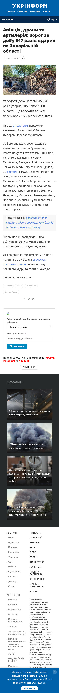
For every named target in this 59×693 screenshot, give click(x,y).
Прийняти (29, 688)
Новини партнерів (36, 573)
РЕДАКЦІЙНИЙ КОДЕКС (16, 659)
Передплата (14, 609)
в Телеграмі (20, 125)
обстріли (12, 171)
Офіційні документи (36, 585)
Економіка (13, 552)
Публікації (36, 537)
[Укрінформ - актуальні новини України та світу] (29, 5)
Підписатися (16, 346)
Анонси (46, 11)
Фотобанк (22, 11)
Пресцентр (34, 11)
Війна (19, 286)
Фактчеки (13, 557)
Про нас (12, 599)
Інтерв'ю (35, 542)
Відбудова (13, 542)
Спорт (11, 586)
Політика (12, 547)
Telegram (49, 358)
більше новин (29, 367)
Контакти (12, 604)
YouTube (24, 361)
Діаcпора (13, 581)
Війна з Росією (11, 292)
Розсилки (13, 666)
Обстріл (8, 286)
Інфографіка (37, 562)
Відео (33, 552)
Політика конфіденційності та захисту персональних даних (17, 644)
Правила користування (15, 620)
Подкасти (36, 533)
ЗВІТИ (11, 653)
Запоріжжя (31, 286)
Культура (12, 576)
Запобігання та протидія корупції (17, 632)
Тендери (12, 626)
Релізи (33, 591)
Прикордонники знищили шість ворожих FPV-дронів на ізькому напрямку (29, 222)
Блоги (33, 557)
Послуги (11, 11)
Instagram (9, 361)
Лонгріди (35, 567)
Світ (10, 562)
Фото (33, 547)
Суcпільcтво (14, 571)
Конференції (37, 579)
